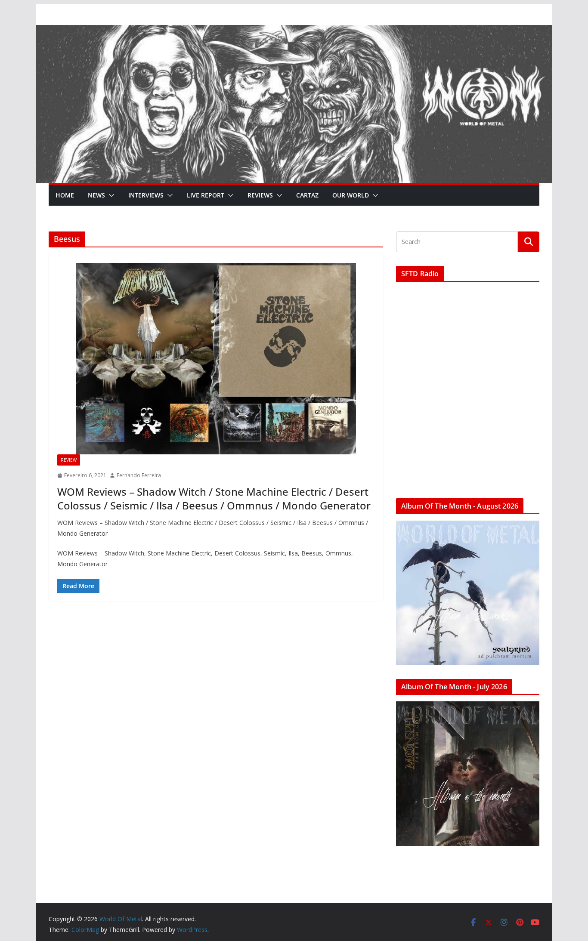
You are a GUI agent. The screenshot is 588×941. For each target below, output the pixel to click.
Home (65, 195)
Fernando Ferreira (139, 475)
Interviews (146, 195)
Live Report (205, 195)
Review (69, 460)
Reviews (260, 195)
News (96, 195)
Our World (350, 195)
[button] (110, 195)
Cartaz (307, 195)
